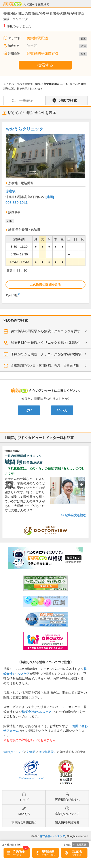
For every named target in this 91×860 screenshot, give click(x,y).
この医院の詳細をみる (45, 284)
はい (29, 410)
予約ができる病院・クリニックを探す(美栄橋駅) (47, 354)
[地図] (50, 197)
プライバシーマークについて (31, 778)
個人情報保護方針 (67, 822)
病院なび (12, 4)
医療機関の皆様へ (67, 799)
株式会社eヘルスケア (36, 711)
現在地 (77, 851)
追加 (83, 46)
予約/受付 (19, 851)
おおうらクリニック (24, 129)
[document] (45, 211)
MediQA (24, 814)
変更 (83, 38)
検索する (45, 65)
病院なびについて (67, 814)
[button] (9, 484)
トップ (23, 799)
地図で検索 (68, 100)
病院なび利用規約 (23, 822)
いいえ (62, 410)
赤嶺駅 (10, 191)
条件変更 (81, 844)
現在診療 (48, 851)
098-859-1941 (17, 203)
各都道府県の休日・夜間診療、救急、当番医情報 (45, 365)
